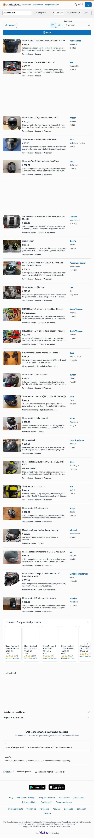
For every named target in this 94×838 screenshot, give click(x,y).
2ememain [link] (81, 809)
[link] (11, 4)
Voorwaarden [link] (38, 5)
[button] (79, 4)
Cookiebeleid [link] (46, 802)
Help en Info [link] (64, 797)
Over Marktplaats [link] (15, 809)
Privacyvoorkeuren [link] (64, 802)
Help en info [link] (26, 5)
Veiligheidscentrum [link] (52, 5)
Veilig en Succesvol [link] (47, 797)
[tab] (53, 25)
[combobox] (17, 13)
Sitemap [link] (47, 813)
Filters (48, 32)
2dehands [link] (68, 809)
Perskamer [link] (44, 809)
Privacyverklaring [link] (29, 802)
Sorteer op (68, 21)
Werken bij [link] (31, 809)
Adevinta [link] (56, 809)
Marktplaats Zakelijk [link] (26, 797)
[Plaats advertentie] (88, 4)
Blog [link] (11, 797)
